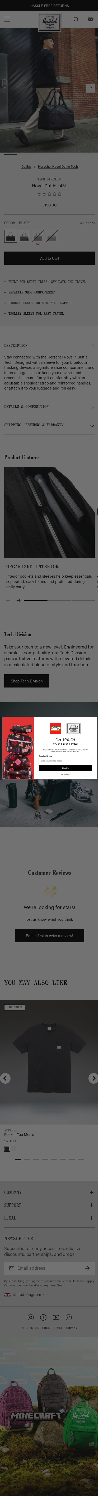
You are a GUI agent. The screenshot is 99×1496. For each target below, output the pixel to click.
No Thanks (65, 774)
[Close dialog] (93, 720)
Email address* (45, 756)
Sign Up (65, 768)
